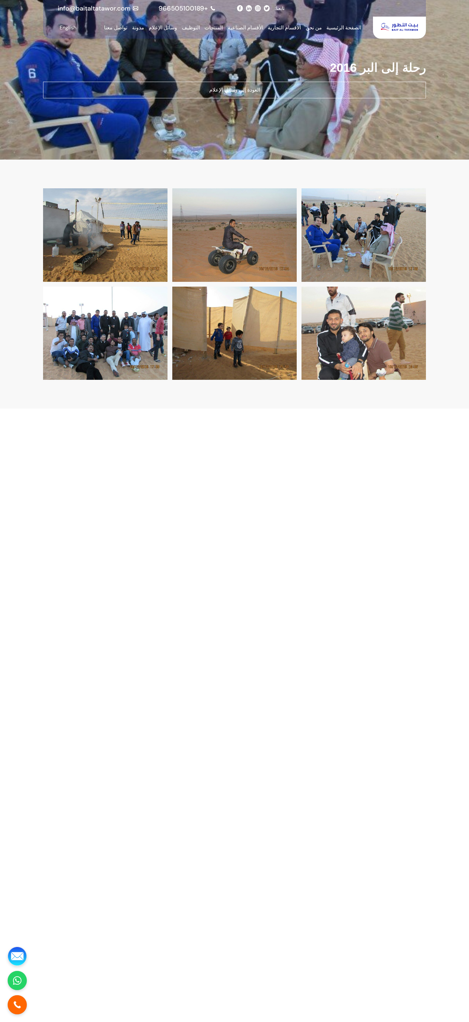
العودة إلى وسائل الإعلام (234, 89)
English (68, 27)
